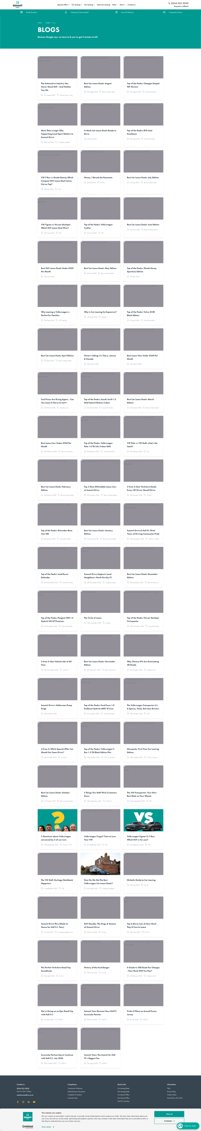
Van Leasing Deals (123, 1092)
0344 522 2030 (23, 1088)
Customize (168, 1121)
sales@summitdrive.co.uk (25, 1095)
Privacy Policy (171, 1092)
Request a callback (181, 6)
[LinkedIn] (28, 1102)
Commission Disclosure (75, 1088)
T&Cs (169, 1088)
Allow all (169, 1114)
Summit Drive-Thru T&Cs (175, 1098)
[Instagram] (23, 1102)
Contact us (131, 5)
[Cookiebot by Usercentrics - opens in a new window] (28, 1126)
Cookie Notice (171, 1095)
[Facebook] (18, 1102)
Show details (46, 1127)
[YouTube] (34, 1102)
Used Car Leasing (103, 5)
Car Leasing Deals (123, 1088)
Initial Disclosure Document (76, 1092)
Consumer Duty (72, 1098)
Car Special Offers (123, 1095)
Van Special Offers (123, 1098)
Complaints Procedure (75, 1095)
